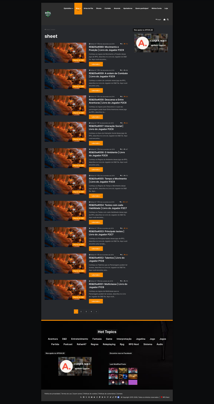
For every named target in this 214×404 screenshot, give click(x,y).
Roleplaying (109, 344)
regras (94, 344)
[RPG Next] (48, 14)
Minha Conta (157, 8)
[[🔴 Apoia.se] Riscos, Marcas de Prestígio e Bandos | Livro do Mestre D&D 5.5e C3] (113, 382)
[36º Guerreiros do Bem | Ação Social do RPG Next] (132, 382)
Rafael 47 (94, 44)
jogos (162, 339)
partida (55, 344)
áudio (160, 344)
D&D (64, 339)
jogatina (140, 339)
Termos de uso (66, 394)
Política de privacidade (52, 394)
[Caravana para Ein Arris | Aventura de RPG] (132, 376)
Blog (77, 8)
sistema (147, 344)
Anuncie (117, 8)
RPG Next (134, 344)
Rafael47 (81, 344)
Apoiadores (127, 8)
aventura (53, 339)
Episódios (68, 8)
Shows (98, 8)
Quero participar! (142, 8)
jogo (152, 339)
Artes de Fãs (88, 8)
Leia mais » (96, 64)
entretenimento (79, 339)
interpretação (124, 339)
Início (48, 29)
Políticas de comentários (107, 394)
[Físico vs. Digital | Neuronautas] (122, 376)
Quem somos (77, 394)
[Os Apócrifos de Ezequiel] (122, 370)
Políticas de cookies (90, 394)
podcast (68, 344)
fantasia (97, 339)
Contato (108, 8)
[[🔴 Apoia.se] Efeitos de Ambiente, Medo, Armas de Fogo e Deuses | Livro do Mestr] (122, 382)
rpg (122, 344)
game (109, 339)
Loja (166, 8)
